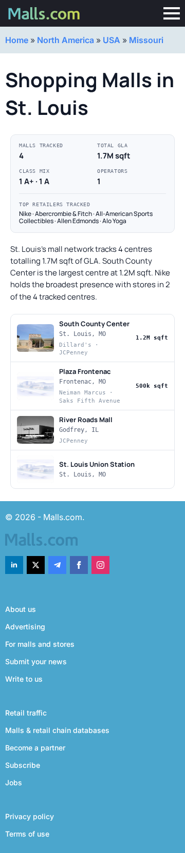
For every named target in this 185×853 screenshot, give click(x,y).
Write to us (24, 679)
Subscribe (22, 765)
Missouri (146, 40)
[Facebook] (79, 565)
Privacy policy (29, 816)
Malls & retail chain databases (57, 730)
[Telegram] (57, 565)
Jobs (13, 782)
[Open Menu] (171, 13)
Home (16, 40)
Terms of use (27, 833)
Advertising (25, 626)
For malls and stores (40, 644)
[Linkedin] (14, 565)
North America (65, 40)
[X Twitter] (36, 565)
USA (111, 40)
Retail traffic (26, 712)
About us (20, 609)
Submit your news (36, 661)
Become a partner (35, 747)
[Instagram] (100, 565)
